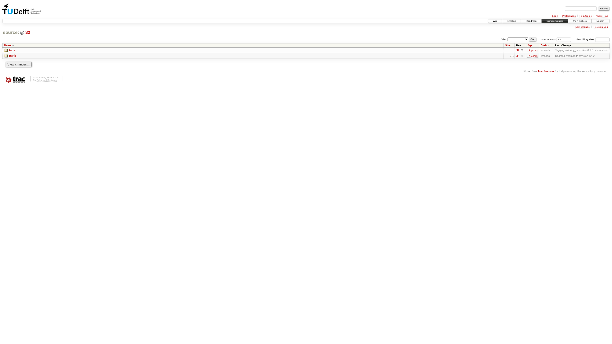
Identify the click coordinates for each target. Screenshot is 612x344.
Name (7, 45)
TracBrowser (546, 71)
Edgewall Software (47, 80)
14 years (532, 50)
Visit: (504, 39)
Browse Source (554, 21)
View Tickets (580, 21)
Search (600, 21)
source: (11, 32)
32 (27, 32)
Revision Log (601, 27)
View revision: (548, 39)
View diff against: (585, 39)
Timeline (511, 21)
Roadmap (531, 21)
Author (545, 45)
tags (12, 50)
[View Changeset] (522, 50)
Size (507, 45)
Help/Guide (585, 16)
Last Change (582, 27)
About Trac (602, 16)
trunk (12, 56)
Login (555, 16)
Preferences (569, 16)
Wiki (495, 21)
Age (529, 45)
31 (517, 50)
